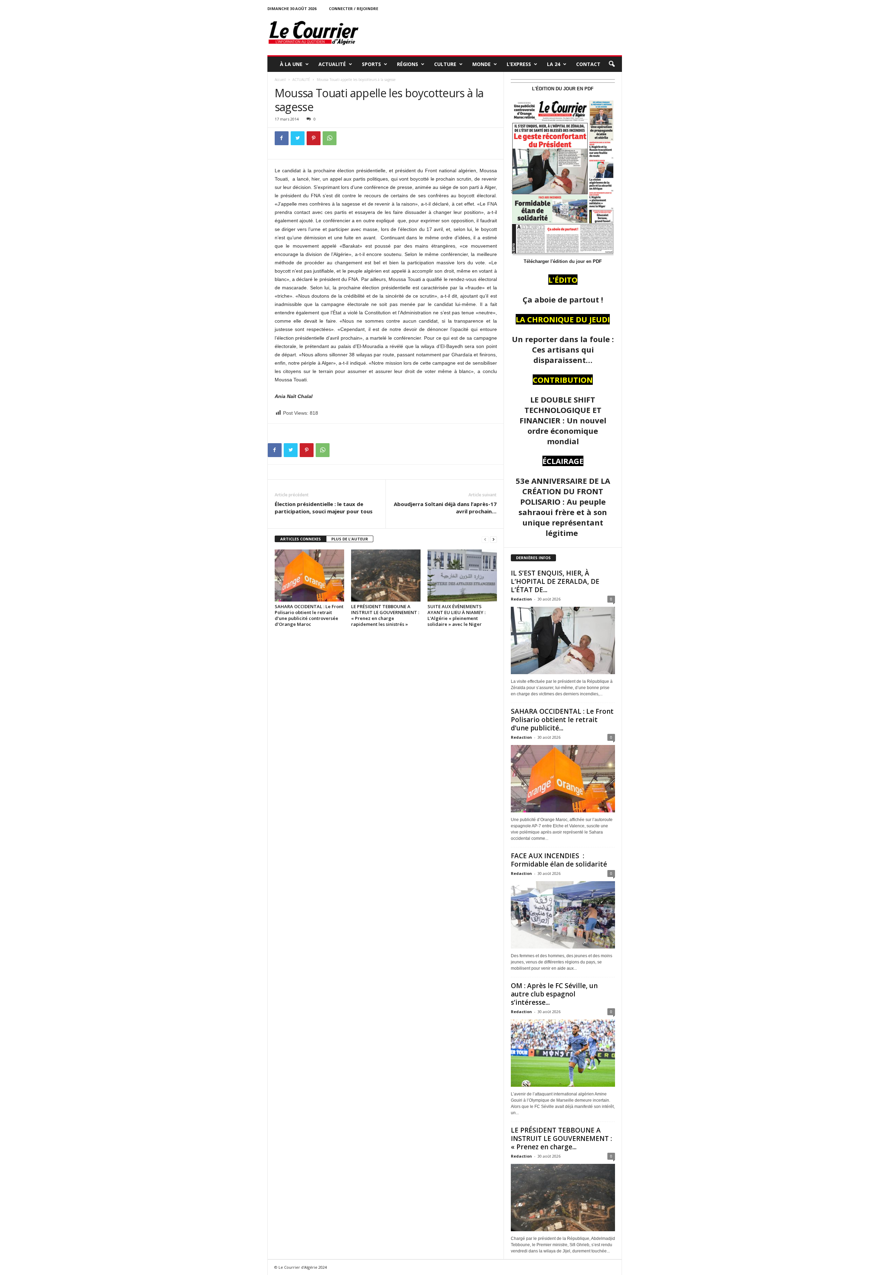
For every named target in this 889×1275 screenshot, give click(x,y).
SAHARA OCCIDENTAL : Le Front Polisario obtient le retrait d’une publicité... (562, 719)
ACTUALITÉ (332, 64)
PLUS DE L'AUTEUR (349, 538)
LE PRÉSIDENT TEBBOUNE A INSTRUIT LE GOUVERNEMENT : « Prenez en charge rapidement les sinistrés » (385, 615)
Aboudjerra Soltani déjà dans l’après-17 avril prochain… (445, 507)
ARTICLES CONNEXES (300, 538)
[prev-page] (485, 539)
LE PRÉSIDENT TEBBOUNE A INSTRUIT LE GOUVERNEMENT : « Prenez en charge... (561, 1138)
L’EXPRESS (519, 64)
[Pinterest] (314, 138)
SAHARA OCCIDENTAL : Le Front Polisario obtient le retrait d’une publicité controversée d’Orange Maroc (309, 615)
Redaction (521, 599)
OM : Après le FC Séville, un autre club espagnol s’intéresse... (554, 994)
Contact (588, 64)
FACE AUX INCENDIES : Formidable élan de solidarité (559, 860)
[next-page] (493, 539)
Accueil (280, 79)
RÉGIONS (407, 64)
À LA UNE (291, 64)
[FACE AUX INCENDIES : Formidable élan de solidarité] (563, 915)
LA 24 (553, 64)
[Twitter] (298, 138)
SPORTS (371, 64)
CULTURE (445, 64)
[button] (611, 64)
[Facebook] (282, 138)
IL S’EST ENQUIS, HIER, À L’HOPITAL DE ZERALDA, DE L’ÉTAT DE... (555, 581)
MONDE (481, 64)
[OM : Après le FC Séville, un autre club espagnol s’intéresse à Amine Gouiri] (563, 1053)
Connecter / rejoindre (353, 8)
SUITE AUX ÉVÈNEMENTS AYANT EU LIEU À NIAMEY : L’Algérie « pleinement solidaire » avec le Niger (456, 615)
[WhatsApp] (330, 138)
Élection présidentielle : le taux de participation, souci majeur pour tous (324, 507)
